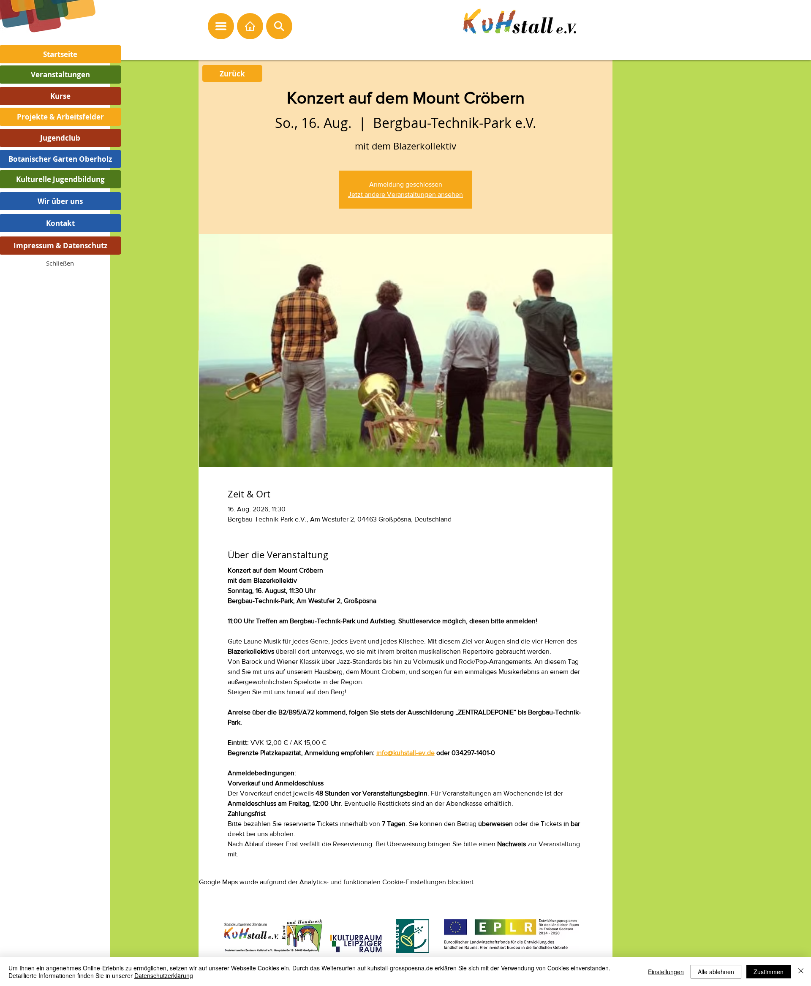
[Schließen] (801, 971)
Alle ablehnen (716, 971)
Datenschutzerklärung (163, 975)
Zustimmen (769, 971)
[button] (60, 263)
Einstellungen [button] (666, 971)
